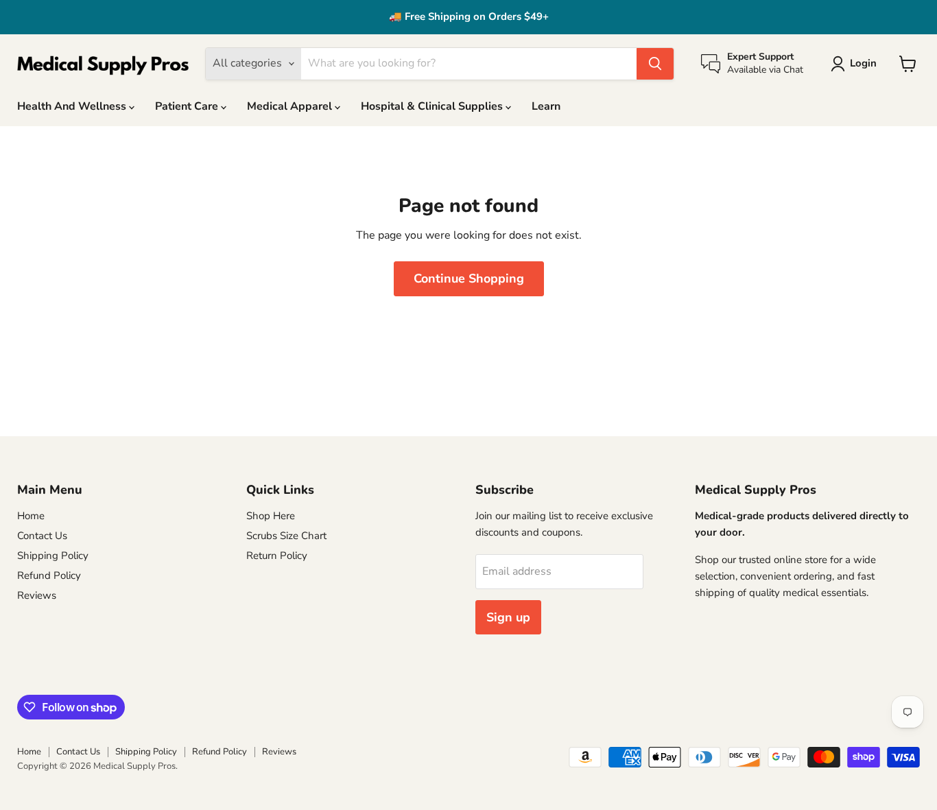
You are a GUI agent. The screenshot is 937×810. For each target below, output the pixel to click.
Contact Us (42, 536)
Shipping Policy (52, 555)
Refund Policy (49, 575)
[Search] (655, 64)
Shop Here (270, 516)
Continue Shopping (469, 278)
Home (31, 516)
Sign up (508, 617)
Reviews (36, 595)
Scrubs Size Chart (286, 536)
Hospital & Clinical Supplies (433, 106)
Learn (546, 106)
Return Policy (276, 555)
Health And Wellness (73, 106)
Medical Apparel (291, 106)
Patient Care (188, 106)
